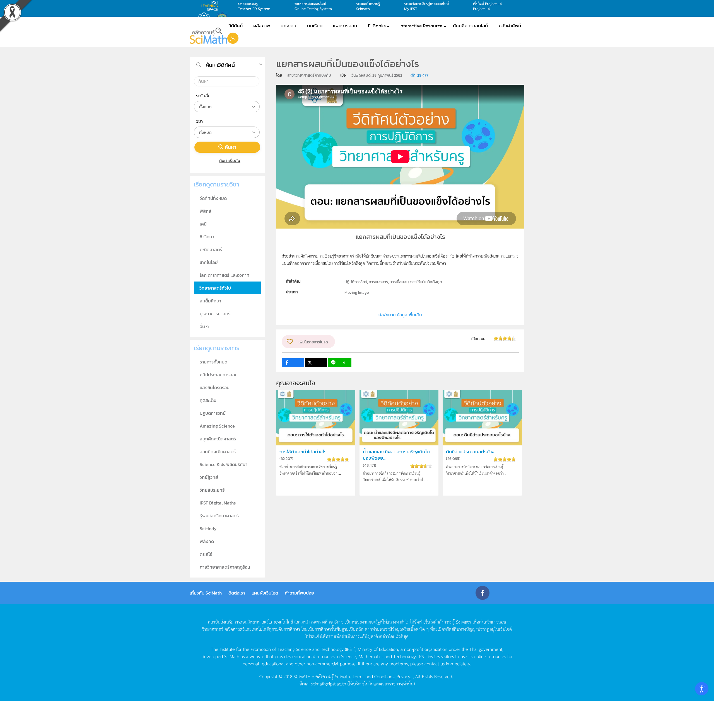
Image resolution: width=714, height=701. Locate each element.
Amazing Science (217, 426)
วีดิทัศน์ (236, 25)
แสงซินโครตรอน (215, 387)
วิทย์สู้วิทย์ (209, 477)
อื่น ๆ (204, 326)
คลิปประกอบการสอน (219, 374)
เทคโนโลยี (209, 262)
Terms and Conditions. (374, 676)
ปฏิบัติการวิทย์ (213, 413)
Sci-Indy (208, 528)
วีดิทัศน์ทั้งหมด (213, 198)
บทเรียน (314, 25)
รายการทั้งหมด (213, 361)
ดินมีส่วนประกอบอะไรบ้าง (470, 451)
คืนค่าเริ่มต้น (229, 160)
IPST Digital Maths (218, 502)
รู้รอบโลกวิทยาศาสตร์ (219, 515)
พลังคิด (207, 541)
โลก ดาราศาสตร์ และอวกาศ (224, 275)
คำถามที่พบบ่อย (299, 593)
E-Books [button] (377, 25)
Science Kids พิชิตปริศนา (223, 464)
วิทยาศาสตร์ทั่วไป (215, 288)
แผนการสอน (345, 25)
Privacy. (404, 676)
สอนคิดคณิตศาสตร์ (218, 451)
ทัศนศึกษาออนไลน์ (470, 25)
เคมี (203, 223)
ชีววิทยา (207, 236)
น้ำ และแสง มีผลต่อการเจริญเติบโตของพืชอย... (396, 455)
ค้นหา (230, 147)
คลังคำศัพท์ (510, 25)
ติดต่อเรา (236, 593)
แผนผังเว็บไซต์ (265, 593)
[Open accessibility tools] (701, 688)
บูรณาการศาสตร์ (215, 313)
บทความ (288, 25)
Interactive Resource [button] (420, 25)
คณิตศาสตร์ (211, 249)
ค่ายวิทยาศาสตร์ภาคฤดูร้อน (225, 567)
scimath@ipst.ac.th (328, 683)
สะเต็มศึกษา (210, 300)
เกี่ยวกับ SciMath (206, 593)
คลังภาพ (261, 25)
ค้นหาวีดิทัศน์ (220, 65)
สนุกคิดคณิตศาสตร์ (218, 438)
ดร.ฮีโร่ (206, 554)
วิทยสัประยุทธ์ (212, 490)
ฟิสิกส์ (205, 211)
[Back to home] (208, 36)
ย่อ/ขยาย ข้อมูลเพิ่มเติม (400, 314)
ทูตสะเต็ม (208, 400)
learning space (211, 6)
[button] (232, 38)
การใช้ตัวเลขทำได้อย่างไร (303, 451)
